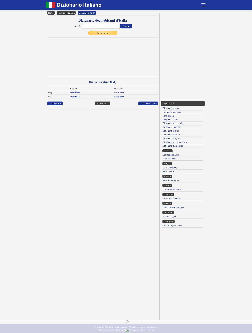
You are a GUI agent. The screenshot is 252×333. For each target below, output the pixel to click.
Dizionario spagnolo (171, 138)
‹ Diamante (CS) (55, 103)
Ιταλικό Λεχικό (169, 216)
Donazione (102, 33)
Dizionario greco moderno (174, 142)
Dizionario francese (171, 127)
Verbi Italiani (168, 116)
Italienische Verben (171, 180)
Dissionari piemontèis (172, 225)
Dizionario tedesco (171, 134)
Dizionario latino (170, 119)
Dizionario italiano (171, 108)
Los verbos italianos (171, 189)
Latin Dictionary (170, 167)
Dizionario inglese (170, 131)
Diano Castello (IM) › (148, 103)
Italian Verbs (168, 171)
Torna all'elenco (102, 103)
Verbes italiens (169, 158)
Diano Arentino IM (87, 13)
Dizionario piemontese (172, 146)
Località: (77, 26)
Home (51, 13)
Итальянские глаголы (173, 207)
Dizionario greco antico (173, 123)
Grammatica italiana (171, 112)
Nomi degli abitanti (66, 13)
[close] (127, 321)
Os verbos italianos (171, 198)
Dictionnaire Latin (170, 155)
